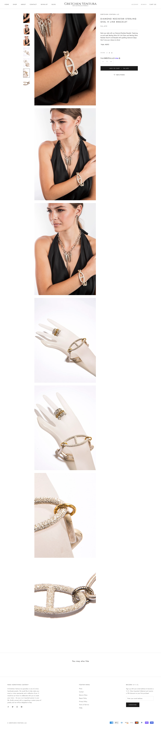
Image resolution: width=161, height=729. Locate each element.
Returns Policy (83, 695)
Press (80, 689)
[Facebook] (107, 52)
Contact (33, 4)
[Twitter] (109, 52)
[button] (119, 74)
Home (7, 4)
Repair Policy (83, 698)
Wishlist (44, 4)
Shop (15, 4)
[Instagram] (17, 707)
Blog (54, 4)
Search (144, 4)
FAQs (80, 708)
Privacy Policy (83, 701)
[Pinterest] (111, 52)
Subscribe (133, 705)
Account (135, 4)
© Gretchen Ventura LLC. (17, 723)
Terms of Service (84, 705)
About (23, 4)
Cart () (153, 4)
